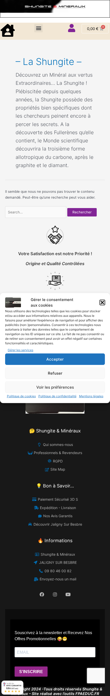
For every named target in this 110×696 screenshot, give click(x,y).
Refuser (55, 373)
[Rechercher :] (36, 212)
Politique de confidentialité (57, 396)
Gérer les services (20, 350)
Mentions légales (91, 396)
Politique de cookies (21, 396)
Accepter (55, 359)
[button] (102, 302)
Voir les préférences (55, 387)
